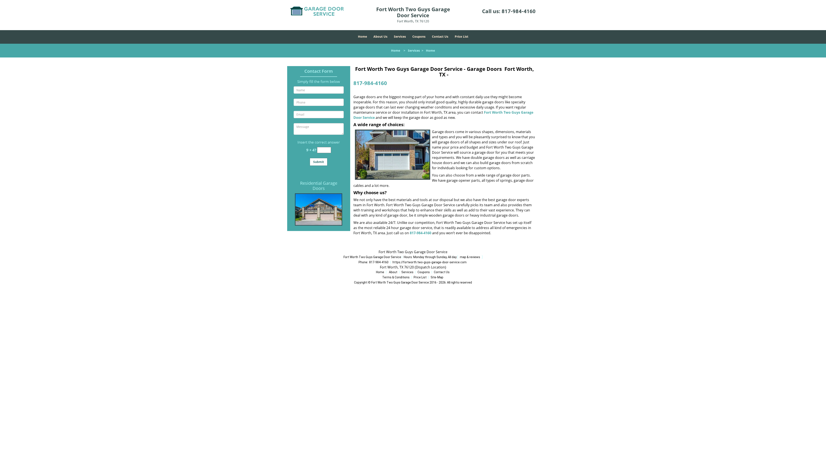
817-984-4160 (519, 11)
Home (362, 36)
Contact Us (440, 36)
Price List (461, 36)
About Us (380, 36)
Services (400, 36)
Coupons (418, 36)
